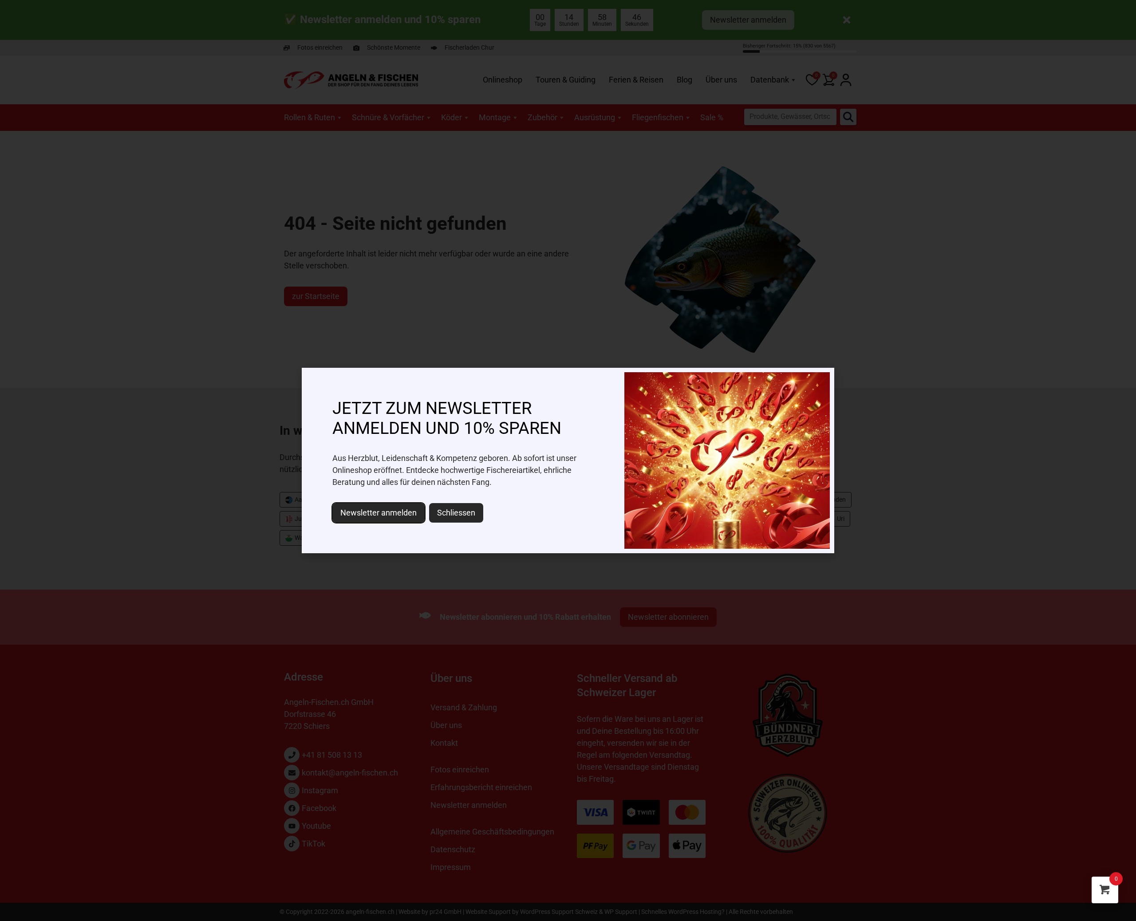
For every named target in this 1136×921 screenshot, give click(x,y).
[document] (568, 460)
